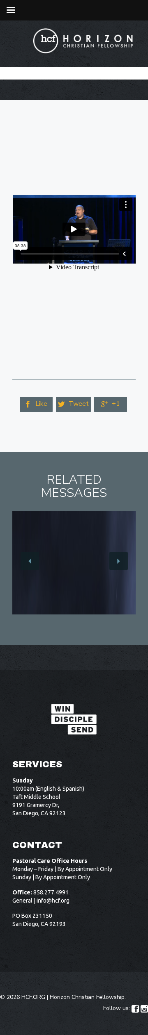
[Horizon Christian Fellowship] (83, 40)
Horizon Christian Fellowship (87, 997)
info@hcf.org (53, 900)
